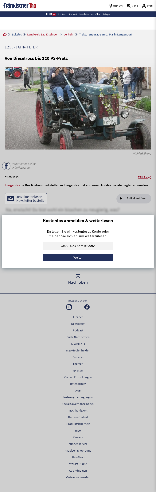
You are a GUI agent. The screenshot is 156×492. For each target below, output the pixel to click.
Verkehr (69, 34)
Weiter (78, 257)
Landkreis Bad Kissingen (42, 34)
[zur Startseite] (19, 5)
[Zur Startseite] (5, 35)
